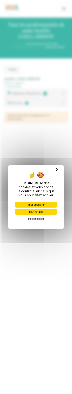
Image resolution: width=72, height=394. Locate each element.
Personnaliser (36, 218)
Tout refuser (36, 211)
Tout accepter (36, 204)
